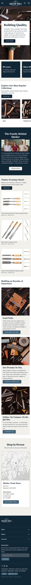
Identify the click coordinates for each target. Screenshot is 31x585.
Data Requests (11, 570)
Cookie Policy (4, 570)
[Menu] (3, 3)
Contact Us (9, 431)
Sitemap (16, 570)
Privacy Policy (25, 568)
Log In (4, 573)
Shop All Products (12, 381)
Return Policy (12, 568)
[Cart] (28, 3)
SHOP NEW (9, 41)
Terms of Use (18, 568)
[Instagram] (2, 566)
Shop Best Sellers (11, 332)
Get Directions (11, 502)
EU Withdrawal (22, 570)
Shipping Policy (4, 568)
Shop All (6, 96)
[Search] (24, 3)
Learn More (15, 168)
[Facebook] (4, 566)
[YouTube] (7, 566)
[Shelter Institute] (15, 3)
